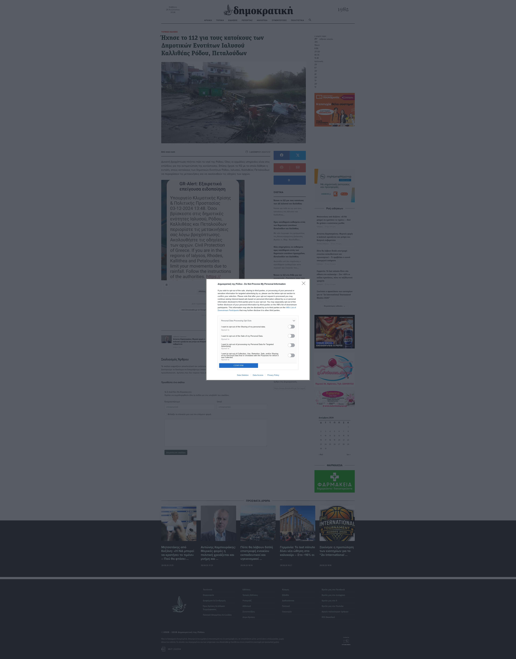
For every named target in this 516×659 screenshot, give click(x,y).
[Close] (304, 284)
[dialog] (258, 329)
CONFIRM (239, 365)
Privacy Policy (273, 375)
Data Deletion (243, 375)
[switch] (291, 326)
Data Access (258, 375)
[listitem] (258, 320)
